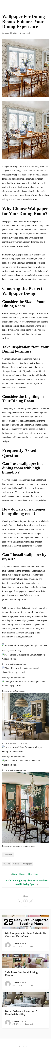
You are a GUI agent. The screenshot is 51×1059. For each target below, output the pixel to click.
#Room (16, 864)
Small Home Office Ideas (25, 874)
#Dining (7, 864)
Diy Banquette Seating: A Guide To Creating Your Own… (25, 935)
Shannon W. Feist (19, 944)
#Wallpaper (27, 864)
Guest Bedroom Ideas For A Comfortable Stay (21, 1012)
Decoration (8, 854)
